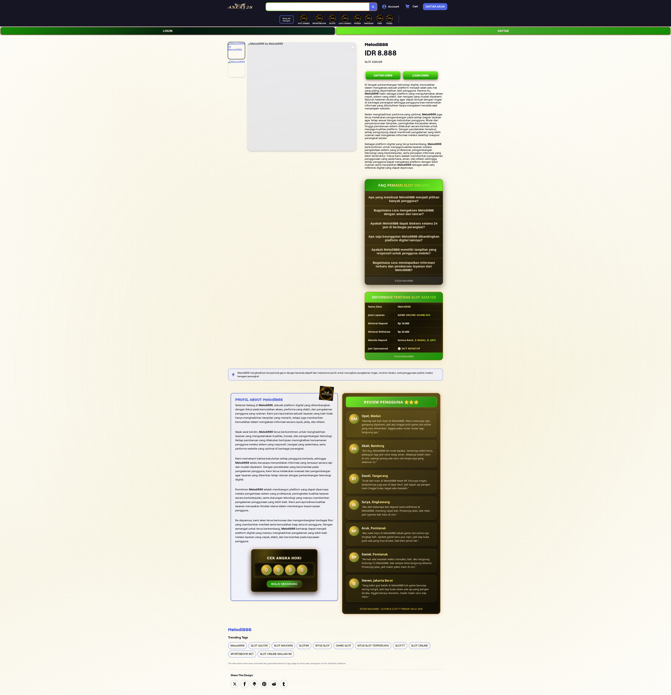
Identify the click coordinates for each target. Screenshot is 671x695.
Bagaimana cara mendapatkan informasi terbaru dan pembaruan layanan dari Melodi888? (404, 266)
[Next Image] (353, 97)
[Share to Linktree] (254, 683)
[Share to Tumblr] (284, 683)
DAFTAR (503, 31)
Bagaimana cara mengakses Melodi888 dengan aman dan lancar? (404, 212)
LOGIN (168, 31)
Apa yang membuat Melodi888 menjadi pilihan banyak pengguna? (403, 199)
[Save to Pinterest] (264, 683)
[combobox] (317, 7)
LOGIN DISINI (420, 75)
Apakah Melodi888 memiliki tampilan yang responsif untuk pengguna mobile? (403, 251)
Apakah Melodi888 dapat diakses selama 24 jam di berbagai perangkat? (403, 225)
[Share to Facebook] (244, 683)
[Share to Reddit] (274, 683)
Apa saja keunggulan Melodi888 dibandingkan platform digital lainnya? (403, 238)
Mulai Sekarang (284, 583)
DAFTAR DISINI (383, 75)
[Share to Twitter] (235, 683)
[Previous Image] (250, 97)
